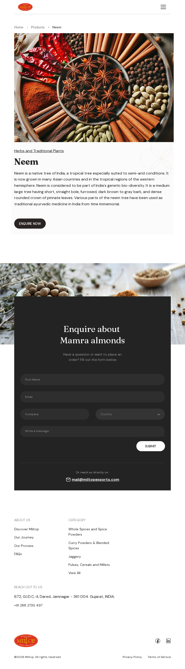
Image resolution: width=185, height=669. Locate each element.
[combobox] (130, 414)
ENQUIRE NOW (30, 223)
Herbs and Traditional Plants (39, 150)
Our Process (23, 546)
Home (18, 27)
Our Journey (24, 537)
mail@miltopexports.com (95, 479)
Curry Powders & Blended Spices (88, 545)
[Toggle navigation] (163, 7)
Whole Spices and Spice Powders (87, 532)
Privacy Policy (132, 657)
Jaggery (74, 556)
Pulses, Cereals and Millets (89, 565)
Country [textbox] (106, 414)
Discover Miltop (26, 529)
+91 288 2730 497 (28, 605)
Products (38, 27)
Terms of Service (159, 657)
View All (74, 573)
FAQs (18, 554)
